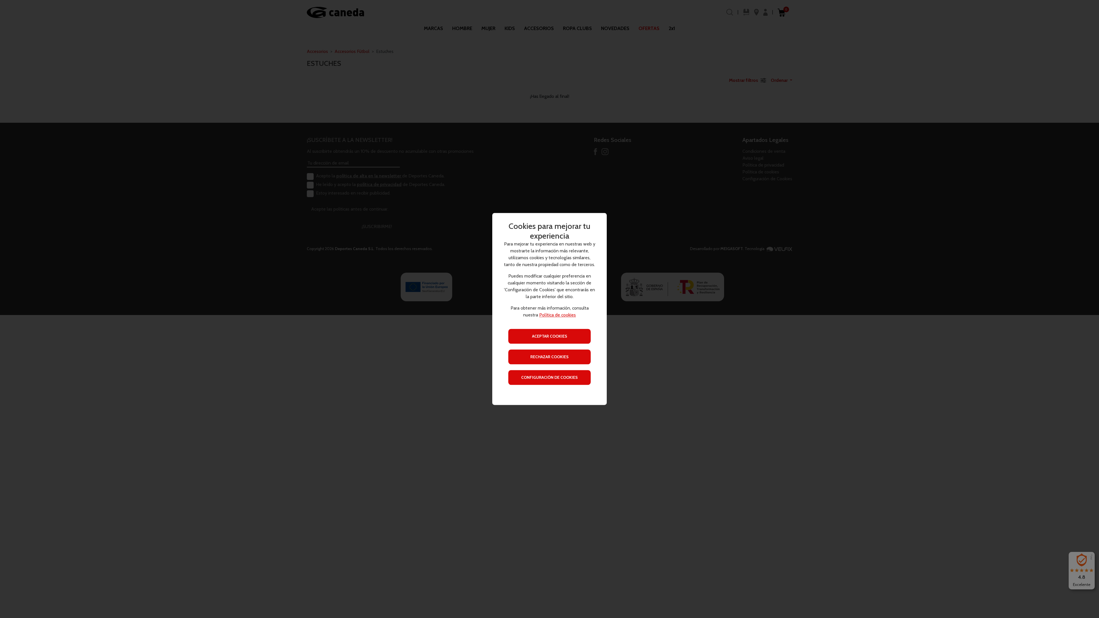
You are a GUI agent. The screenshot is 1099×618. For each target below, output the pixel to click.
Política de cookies (557, 315)
